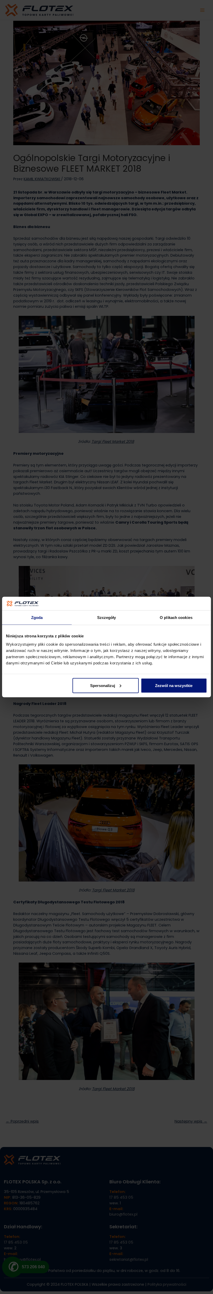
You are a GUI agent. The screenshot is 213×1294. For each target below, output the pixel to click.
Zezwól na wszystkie (173, 685)
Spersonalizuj (102, 685)
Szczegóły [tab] (106, 617)
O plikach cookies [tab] (176, 617)
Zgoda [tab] (37, 617)
